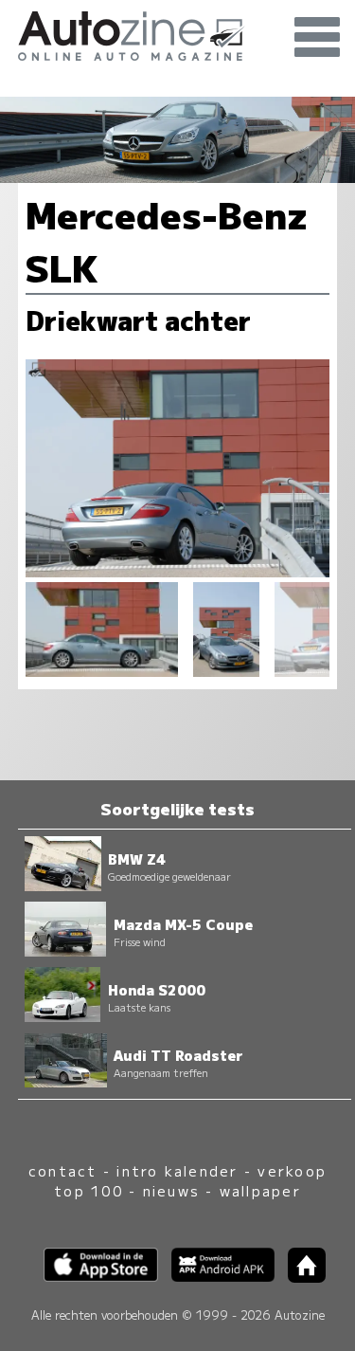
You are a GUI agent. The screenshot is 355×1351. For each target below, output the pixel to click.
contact (63, 1170)
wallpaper (260, 1190)
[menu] (317, 38)
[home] (300, 1277)
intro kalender (177, 1170)
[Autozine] (177, 33)
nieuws (171, 1190)
